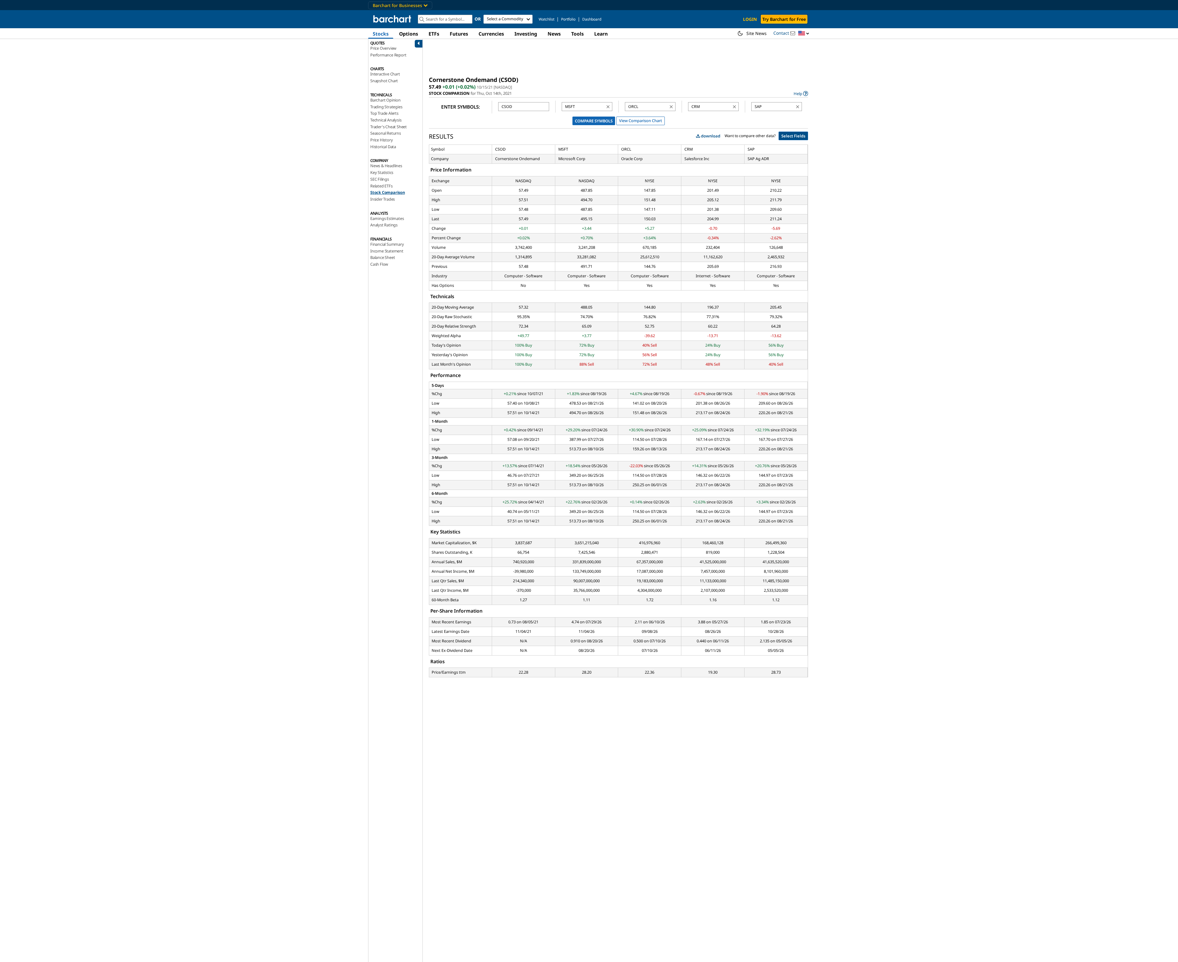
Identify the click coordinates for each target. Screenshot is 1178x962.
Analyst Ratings (384, 225)
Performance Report (388, 55)
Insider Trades (382, 199)
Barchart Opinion (385, 100)
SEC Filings (379, 179)
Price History (381, 140)
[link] (801, 93)
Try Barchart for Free (784, 19)
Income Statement (386, 251)
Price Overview (383, 48)
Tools (577, 33)
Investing (525, 33)
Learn (601, 33)
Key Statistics (381, 172)
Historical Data (383, 146)
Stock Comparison (387, 192)
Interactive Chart (385, 74)
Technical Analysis (385, 120)
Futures (459, 33)
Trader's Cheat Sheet (388, 126)
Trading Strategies (386, 107)
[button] (804, 33)
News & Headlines (386, 165)
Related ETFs (381, 186)
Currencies (491, 33)
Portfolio (568, 19)
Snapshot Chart (384, 80)
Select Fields (793, 136)
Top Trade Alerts (384, 113)
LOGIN (750, 19)
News (554, 33)
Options (408, 33)
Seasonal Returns (385, 133)
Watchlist (546, 19)
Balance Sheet (382, 257)
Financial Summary (387, 244)
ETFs (434, 33)
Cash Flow (379, 264)
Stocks (381, 33)
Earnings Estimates (387, 218)
